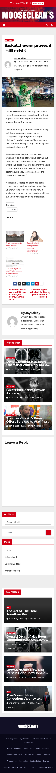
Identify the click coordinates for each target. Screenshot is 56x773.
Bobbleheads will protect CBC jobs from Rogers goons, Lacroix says (17, 295)
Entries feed (11, 557)
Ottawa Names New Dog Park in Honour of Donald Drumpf (26, 673)
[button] (47, 25)
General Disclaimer (14, 755)
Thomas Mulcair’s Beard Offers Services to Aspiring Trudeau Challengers (26, 421)
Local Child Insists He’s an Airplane (25, 391)
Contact (45, 748)
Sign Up (46, 761)
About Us (17, 748)
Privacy (47, 755)
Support (27, 767)
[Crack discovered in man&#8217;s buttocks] (15, 236)
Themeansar (28, 742)
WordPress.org (12, 570)
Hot (8, 607)
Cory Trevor (37, 678)
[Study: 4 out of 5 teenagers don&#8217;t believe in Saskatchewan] (36, 236)
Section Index (35, 761)
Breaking (10, 666)
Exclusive (9, 40)
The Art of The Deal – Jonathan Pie (23, 612)
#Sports (18, 69)
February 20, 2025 (18, 644)
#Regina (27, 65)
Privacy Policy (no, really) (17, 761)
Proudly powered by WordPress (19, 739)
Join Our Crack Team (33, 755)
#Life (45, 61)
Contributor (34, 619)
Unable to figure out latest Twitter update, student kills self (14, 271)
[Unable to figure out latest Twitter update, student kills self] (15, 262)
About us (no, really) (32, 748)
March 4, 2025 (16, 619)
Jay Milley (21, 58)
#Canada (37, 61)
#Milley (17, 65)
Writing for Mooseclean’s (42, 767)
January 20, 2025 (18, 678)
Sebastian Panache (33, 369)
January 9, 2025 (17, 703)
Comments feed (13, 564)
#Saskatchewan (40, 65)
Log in (8, 550)
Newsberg (44, 739)
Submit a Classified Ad (12, 767)
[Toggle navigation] (26, 25)
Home (9, 748)
